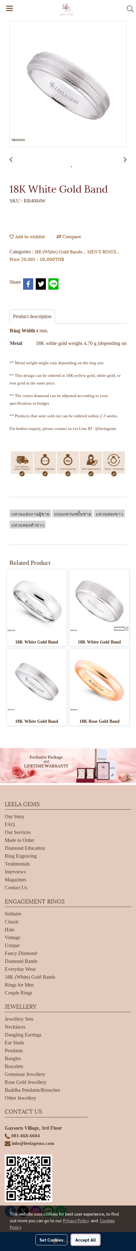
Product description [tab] (32, 316)
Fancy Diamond (21, 953)
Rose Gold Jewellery (25, 1082)
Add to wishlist (29, 236)
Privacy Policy (76, 1220)
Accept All (85, 1239)
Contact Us (16, 887)
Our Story (15, 816)
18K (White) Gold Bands (58, 251)
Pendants (14, 1050)
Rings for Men (19, 985)
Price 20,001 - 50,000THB (36, 259)
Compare (71, 236)
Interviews (15, 871)
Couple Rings (18, 992)
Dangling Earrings (23, 1034)
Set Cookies (51, 1239)
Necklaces (15, 1027)
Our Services (18, 832)
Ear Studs (14, 1042)
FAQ (10, 824)
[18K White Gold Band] (68, 84)
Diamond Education (25, 848)
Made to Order (19, 840)
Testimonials (17, 864)
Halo (10, 929)
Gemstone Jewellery (25, 1074)
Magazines (15, 879)
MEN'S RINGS (102, 251)
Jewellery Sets (19, 1019)
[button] (128, 8)
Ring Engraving (21, 856)
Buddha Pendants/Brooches (32, 1090)
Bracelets (14, 1066)
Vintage (12, 937)
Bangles (13, 1058)
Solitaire (13, 913)
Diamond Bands (21, 961)
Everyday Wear (20, 969)
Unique (12, 945)
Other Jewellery (20, 1098)
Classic (12, 921)
